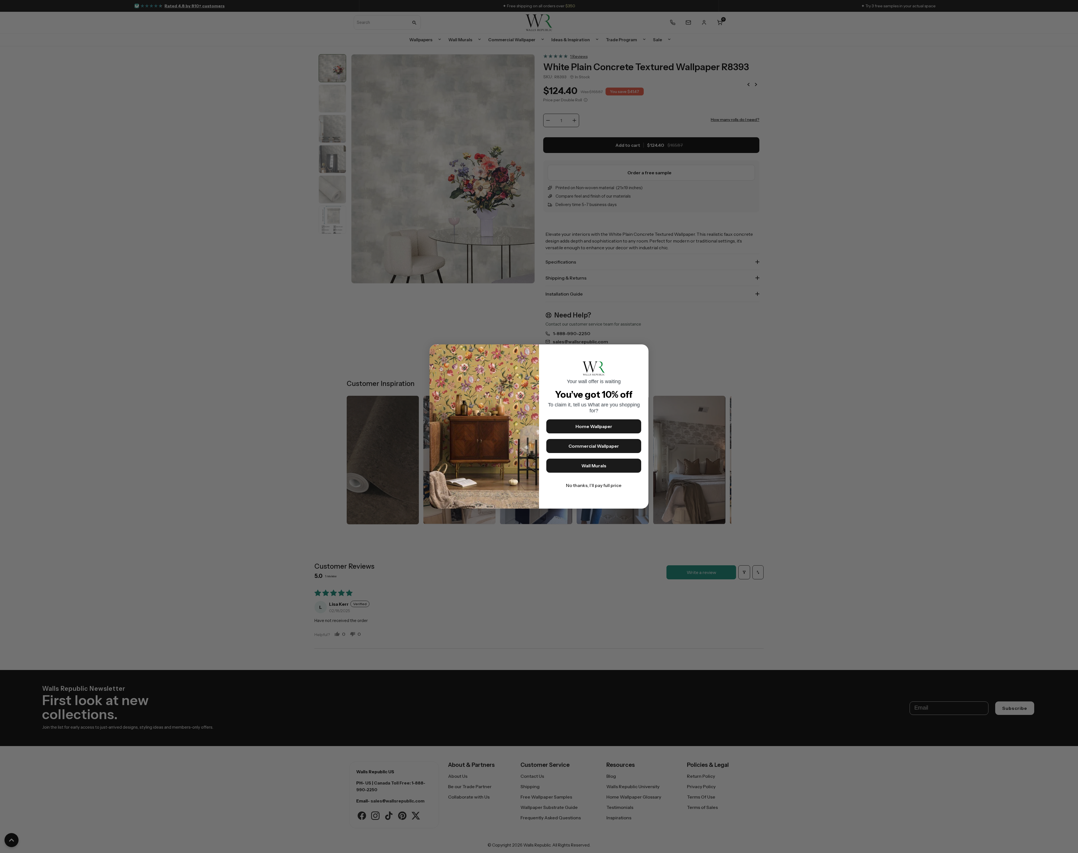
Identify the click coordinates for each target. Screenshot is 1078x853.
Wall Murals (593, 465)
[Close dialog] (641, 351)
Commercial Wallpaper (593, 446)
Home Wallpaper (593, 426)
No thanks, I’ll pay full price (594, 485)
